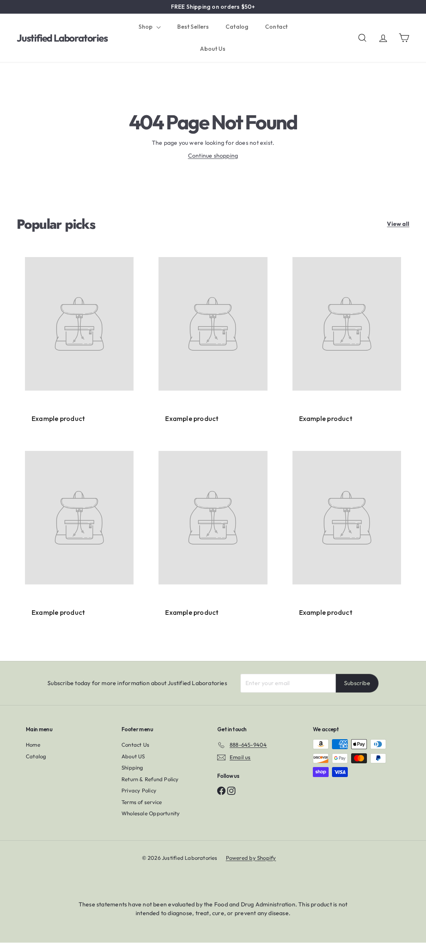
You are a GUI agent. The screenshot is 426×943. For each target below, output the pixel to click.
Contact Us (135, 744)
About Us (212, 48)
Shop (146, 26)
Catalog (236, 26)
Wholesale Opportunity (150, 813)
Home (33, 744)
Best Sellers (193, 26)
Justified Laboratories (62, 38)
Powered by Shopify (251, 857)
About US (133, 756)
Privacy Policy (138, 790)
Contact (276, 26)
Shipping (132, 767)
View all (398, 224)
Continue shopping (213, 155)
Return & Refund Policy (150, 779)
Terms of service (141, 802)
